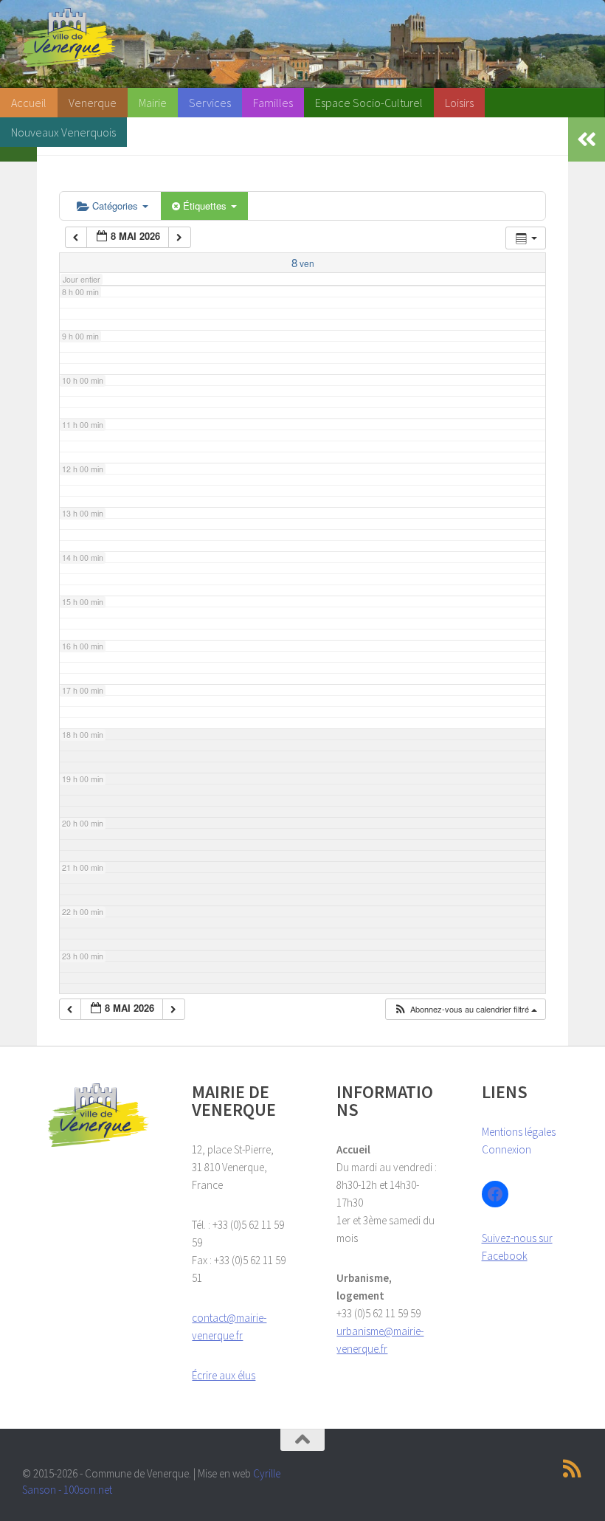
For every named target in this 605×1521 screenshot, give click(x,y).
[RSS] (572, 1468)
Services (210, 102)
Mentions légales (519, 1132)
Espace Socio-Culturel (369, 102)
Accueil (28, 102)
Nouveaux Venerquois (63, 132)
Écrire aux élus (223, 1375)
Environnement (175, 132)
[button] (465, 1009)
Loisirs (459, 102)
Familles (273, 102)
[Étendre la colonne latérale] (586, 139)
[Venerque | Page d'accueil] (69, 37)
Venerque (93, 102)
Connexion (506, 1149)
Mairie (153, 102)
